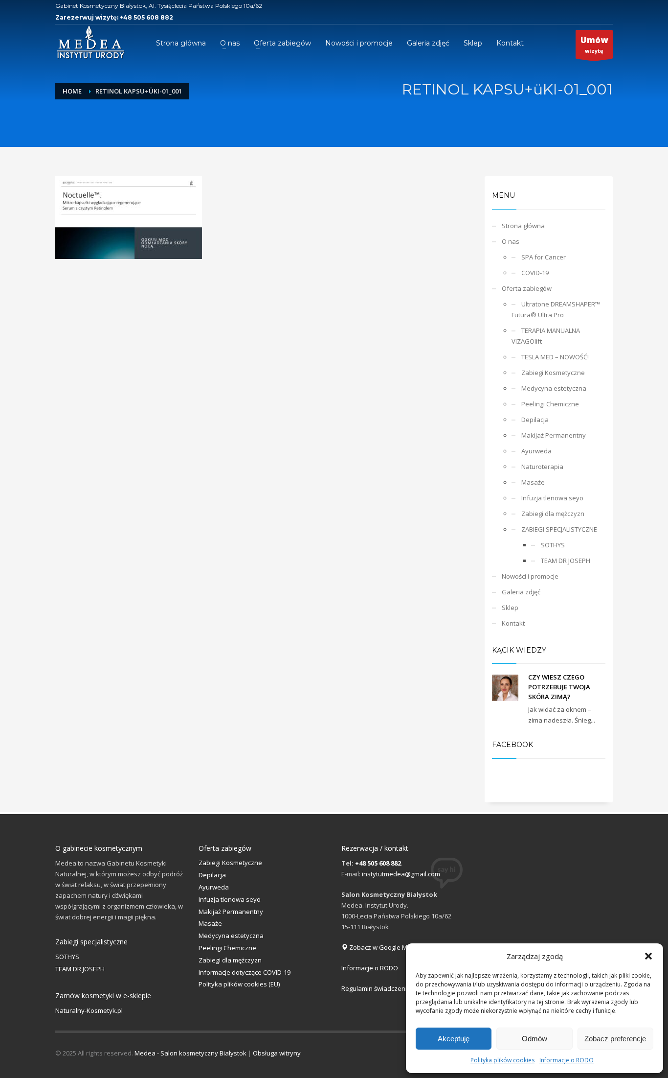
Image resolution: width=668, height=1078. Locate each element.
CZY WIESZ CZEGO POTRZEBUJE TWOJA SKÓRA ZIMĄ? (559, 687)
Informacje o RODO (566, 1060)
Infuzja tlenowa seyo (552, 497)
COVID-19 (535, 272)
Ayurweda (536, 450)
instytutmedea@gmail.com (401, 873)
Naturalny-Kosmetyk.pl (89, 1010)
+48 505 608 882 (146, 17)
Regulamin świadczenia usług (384, 988)
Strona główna (523, 225)
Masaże (533, 482)
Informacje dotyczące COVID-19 (244, 972)
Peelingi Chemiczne (550, 403)
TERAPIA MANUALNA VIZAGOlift (546, 336)
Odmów (534, 1038)
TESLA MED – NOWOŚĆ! (555, 356)
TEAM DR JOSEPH (565, 560)
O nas (510, 241)
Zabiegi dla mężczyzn (552, 513)
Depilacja (535, 419)
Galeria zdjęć (521, 591)
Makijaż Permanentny (553, 435)
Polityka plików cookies (502, 1060)
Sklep (510, 607)
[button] (648, 956)
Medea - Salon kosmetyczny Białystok (190, 1053)
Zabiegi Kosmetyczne (553, 372)
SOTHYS (553, 544)
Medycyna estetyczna (553, 388)
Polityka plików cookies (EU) (239, 984)
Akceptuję (453, 1038)
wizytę (594, 44)
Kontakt (513, 623)
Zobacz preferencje (615, 1038)
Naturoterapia (542, 466)
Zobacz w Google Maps (383, 947)
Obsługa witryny (277, 1053)
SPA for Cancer (543, 257)
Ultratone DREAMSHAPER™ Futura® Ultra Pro (556, 309)
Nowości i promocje (530, 576)
